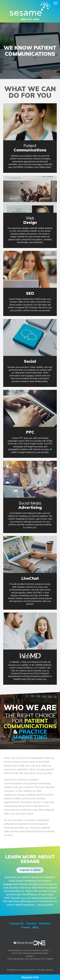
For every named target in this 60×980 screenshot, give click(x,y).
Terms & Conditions (32, 950)
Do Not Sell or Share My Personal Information (30, 953)
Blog (36, 927)
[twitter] (25, 934)
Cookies (45, 950)
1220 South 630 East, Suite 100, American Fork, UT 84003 (30, 959)
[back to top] (30, 964)
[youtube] (35, 934)
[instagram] (20, 934)
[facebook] (15, 934)
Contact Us (16, 923)
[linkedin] (40, 934)
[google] (30, 934)
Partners (45, 923)
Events (25, 927)
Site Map (29, 956)
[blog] (45, 934)
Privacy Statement (15, 950)
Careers (31, 923)
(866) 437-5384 (30, 19)
